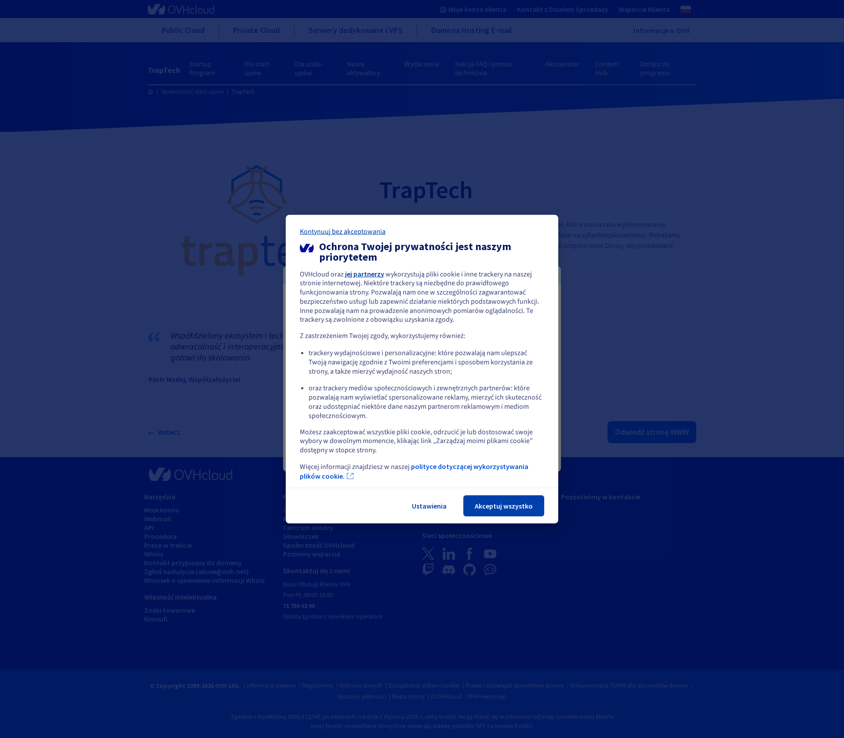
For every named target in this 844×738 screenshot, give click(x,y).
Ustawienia (429, 506)
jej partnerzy (364, 273)
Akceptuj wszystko (504, 506)
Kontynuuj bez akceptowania (343, 231)
